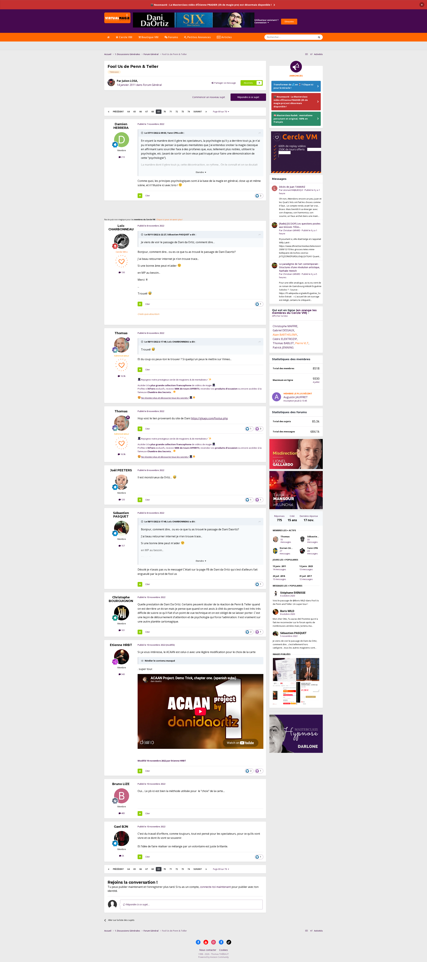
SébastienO (313, 536)
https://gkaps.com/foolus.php (209, 418)
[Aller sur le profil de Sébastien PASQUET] (121, 528)
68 (152, 111)
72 (176, 111)
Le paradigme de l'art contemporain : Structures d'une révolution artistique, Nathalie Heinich (299, 267)
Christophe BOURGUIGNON (121, 599)
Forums (172, 37)
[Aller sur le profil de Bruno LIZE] (121, 795)
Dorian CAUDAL (288, 548)
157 (123, 545)
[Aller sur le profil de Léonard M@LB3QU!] (274, 188)
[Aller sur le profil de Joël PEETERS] (121, 482)
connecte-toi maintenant (215, 887)
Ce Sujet (307, 37)
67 (146, 111)
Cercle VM (125, 37)
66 (140, 111)
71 (170, 111)
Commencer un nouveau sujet (208, 97)
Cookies (223, 950)
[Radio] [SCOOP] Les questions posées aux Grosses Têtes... (299, 225)
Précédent (118, 111)
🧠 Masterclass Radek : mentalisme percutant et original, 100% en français (293, 118)
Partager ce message (224, 82)
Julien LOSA (129, 81)
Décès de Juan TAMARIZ (292, 186)
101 (123, 630)
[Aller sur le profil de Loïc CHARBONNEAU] (121, 241)
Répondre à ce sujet (248, 97)
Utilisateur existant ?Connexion (266, 21)
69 (158, 111)
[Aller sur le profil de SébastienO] (302, 539)
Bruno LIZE (121, 784)
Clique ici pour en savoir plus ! (169, 219)
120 (123, 499)
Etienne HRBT (121, 645)
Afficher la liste (280, 315)
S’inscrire (289, 21)
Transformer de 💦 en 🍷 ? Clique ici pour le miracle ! (293, 86)
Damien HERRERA (121, 126)
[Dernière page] (206, 112)
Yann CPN (172, 132)
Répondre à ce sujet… (137, 904)
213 (123, 157)
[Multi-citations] (140, 195)
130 (123, 272)
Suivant (197, 111)
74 (188, 111)
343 (123, 674)
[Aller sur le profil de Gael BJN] (121, 838)
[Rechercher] (319, 37)
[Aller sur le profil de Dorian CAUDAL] (275, 551)
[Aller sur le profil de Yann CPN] (302, 551)
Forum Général (152, 85)
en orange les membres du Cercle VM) (294, 311)
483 (123, 813)
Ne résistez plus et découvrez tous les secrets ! (165, 397)
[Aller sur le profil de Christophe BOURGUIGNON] (121, 612)
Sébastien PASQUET (178, 234)
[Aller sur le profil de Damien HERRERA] (121, 139)
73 (182, 111)
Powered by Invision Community (213, 957)
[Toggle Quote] (142, 133)
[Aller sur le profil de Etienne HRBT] (121, 656)
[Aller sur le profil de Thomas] (121, 345)
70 (164, 111)
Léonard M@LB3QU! (293, 190)
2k (122, 855)
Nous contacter (207, 950)
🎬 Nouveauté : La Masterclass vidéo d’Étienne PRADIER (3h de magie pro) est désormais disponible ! (211, 4)
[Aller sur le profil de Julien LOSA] (111, 82)
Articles (226, 37)
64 (128, 111)
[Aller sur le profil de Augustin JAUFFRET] (276, 396)
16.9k (123, 376)
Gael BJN (121, 826)
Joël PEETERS (121, 470)
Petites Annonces (199, 37)
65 (134, 111)
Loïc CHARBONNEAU (121, 227)
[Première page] (108, 112)
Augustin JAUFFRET (296, 397)
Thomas (121, 333)
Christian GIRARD (291, 230)
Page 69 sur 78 (220, 111)
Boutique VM (149, 37)
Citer (147, 195)
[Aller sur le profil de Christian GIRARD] (274, 225)
